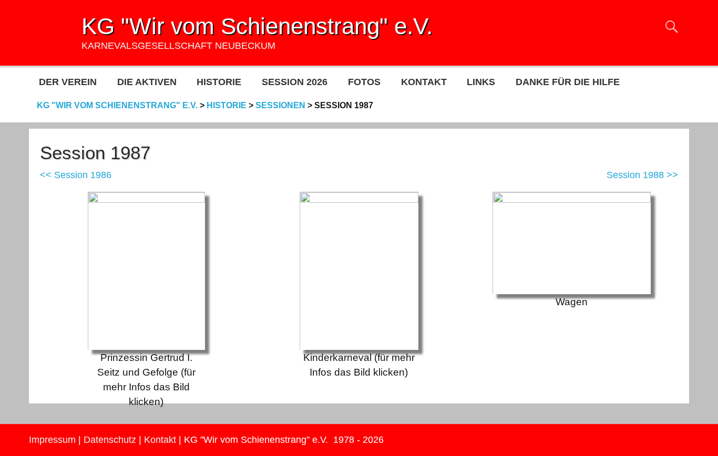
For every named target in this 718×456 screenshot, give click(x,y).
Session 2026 (294, 82)
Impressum (52, 439)
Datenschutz (110, 439)
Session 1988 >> (642, 175)
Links (481, 82)
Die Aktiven (147, 82)
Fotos (364, 82)
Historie (219, 82)
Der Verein (68, 82)
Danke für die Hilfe (568, 82)
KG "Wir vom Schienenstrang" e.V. (257, 26)
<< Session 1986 (75, 175)
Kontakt (424, 82)
